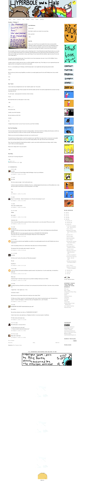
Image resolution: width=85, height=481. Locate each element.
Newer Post (10, 342)
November (69, 222)
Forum (32, 19)
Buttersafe (66, 300)
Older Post (57, 342)
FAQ (23, 19)
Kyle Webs (13, 210)
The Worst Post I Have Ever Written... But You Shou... (72, 258)
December (69, 220)
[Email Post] (21, 162)
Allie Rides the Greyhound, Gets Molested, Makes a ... (71, 262)
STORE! (27, 19)
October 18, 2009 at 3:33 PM (18, 330)
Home (10, 19)
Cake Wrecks (66, 297)
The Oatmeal (66, 293)
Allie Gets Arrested (70, 249)
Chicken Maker (67, 301)
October (68, 224)
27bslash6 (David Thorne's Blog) (70, 291)
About (14, 19)
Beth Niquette (13, 333)
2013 (67, 214)
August (68, 272)
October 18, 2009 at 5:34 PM (18, 337)
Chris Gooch (13, 322)
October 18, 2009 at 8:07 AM (18, 236)
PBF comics (66, 289)
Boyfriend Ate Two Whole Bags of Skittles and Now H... (72, 232)
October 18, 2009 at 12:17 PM (18, 280)
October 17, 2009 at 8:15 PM (18, 174)
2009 (67, 219)
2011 (67, 215)
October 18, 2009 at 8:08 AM (18, 250)
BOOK (37, 19)
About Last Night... (70, 236)
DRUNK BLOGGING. (71, 238)
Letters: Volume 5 (13, 22)
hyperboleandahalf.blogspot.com (70, 334)
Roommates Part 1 (70, 234)
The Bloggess (66, 299)
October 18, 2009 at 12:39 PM (18, 301)
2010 (67, 217)
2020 (67, 212)
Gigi (12, 197)
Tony (12, 177)
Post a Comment (11, 340)
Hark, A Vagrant (67, 290)
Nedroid (65, 294)
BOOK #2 (42, 19)
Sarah (12, 283)
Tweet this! (12, 161)
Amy (12, 203)
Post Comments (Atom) (17, 345)
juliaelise (12, 169)
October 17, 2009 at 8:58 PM (18, 207)
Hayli (12, 226)
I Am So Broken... (70, 244)
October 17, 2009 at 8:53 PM (18, 200)
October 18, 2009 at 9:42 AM (18, 265)
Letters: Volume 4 (70, 265)
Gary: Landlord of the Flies (69, 306)
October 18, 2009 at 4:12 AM (18, 223)
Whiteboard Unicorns (68, 296)
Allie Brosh (71, 326)
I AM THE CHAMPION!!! (71, 255)
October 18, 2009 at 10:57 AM (18, 273)
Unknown (12, 268)
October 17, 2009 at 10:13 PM (18, 217)
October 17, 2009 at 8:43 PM (18, 193)
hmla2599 (13, 239)
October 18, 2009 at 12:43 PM (18, 319)
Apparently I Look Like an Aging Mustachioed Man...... (71, 252)
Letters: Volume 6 (70, 228)
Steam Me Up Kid (67, 307)
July (67, 273)
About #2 (19, 19)
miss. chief (13, 253)
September (69, 270)
